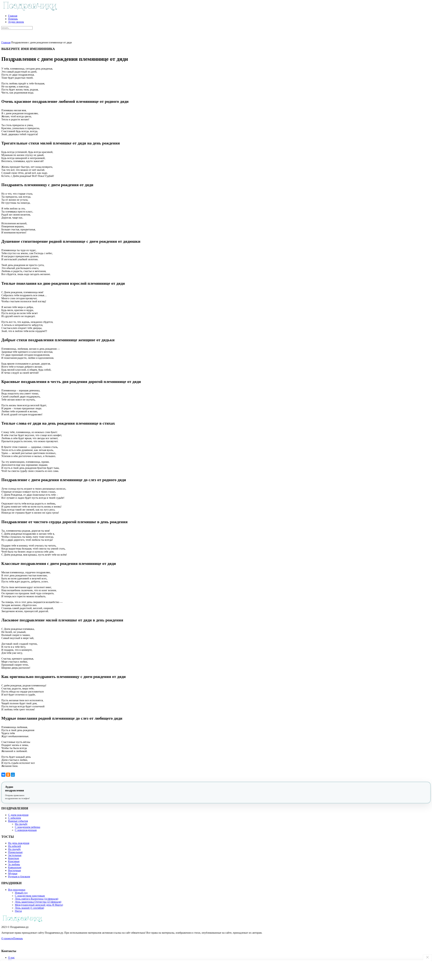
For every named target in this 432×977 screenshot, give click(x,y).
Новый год (21, 892)
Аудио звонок (16, 21)
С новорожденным (26, 830)
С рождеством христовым (30, 895)
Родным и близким (19, 876)
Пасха (18, 910)
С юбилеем (14, 818)
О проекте (7, 938)
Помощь (13, 18)
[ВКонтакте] (3, 775)
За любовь (14, 864)
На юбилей (14, 846)
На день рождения (18, 843)
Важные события (18, 821)
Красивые (14, 861)
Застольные (14, 855)
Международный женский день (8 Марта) (39, 904)
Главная (12, 15)
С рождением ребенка (27, 827)
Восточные (14, 870)
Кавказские (14, 867)
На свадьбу (21, 824)
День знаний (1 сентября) (29, 907)
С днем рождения (18, 814)
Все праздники (16, 889)
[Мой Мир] (13, 775)
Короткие (13, 858)
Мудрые (12, 873)
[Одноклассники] (8, 775)
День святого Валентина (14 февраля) (36, 898)
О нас (11, 957)
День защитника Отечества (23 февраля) (38, 901)
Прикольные (15, 852)
